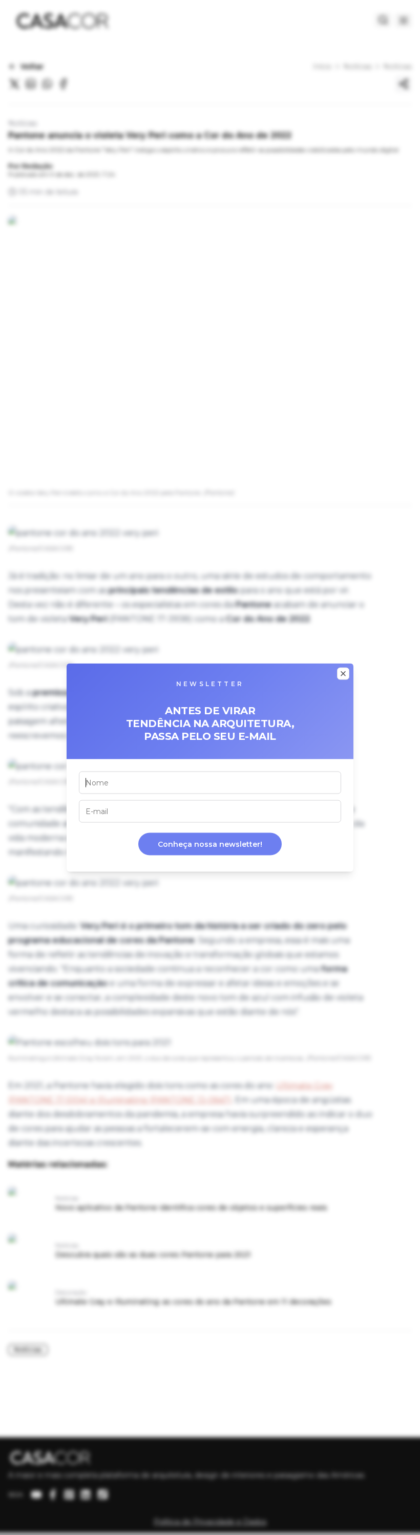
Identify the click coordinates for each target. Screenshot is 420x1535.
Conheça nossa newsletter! (210, 844)
